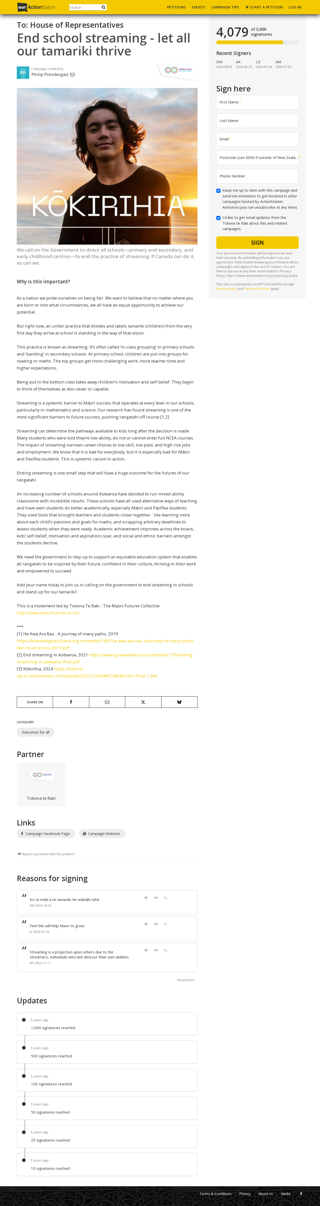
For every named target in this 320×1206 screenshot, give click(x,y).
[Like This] (146, 897)
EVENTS (198, 7)
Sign (257, 242)
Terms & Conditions (216, 1194)
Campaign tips (225, 7)
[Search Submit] (103, 7)
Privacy (245, 1194)
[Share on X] (143, 702)
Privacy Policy (226, 288)
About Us (265, 1194)
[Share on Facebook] (71, 702)
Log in (295, 7)
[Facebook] (300, 1193)
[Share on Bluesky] (179, 702)
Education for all (35, 732)
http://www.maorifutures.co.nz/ (48, 613)
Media (285, 1194)
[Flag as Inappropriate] (155, 897)
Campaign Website (103, 833)
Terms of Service (257, 288)
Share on (35, 702)
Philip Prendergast (51, 74)
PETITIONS (176, 7)
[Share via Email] (107, 702)
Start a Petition (266, 7)
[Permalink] (165, 897)
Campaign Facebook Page (47, 833)
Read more (186, 980)
